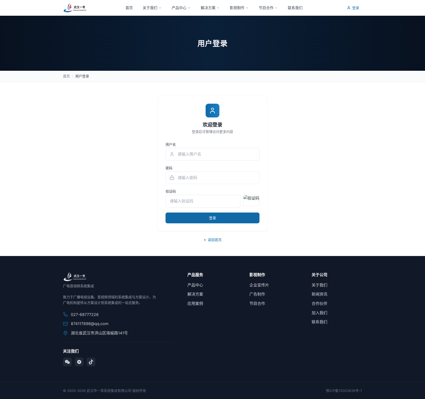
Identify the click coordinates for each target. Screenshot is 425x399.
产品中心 (179, 7)
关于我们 (150, 7)
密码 (169, 168)
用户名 (171, 144)
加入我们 (319, 312)
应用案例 (195, 303)
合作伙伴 (319, 303)
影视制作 (237, 7)
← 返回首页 (213, 240)
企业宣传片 (259, 285)
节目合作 (266, 7)
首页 (129, 7)
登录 (355, 8)
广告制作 (257, 294)
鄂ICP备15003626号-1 (344, 390)
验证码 (171, 191)
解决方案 (208, 7)
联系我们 (295, 7)
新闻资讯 (319, 294)
